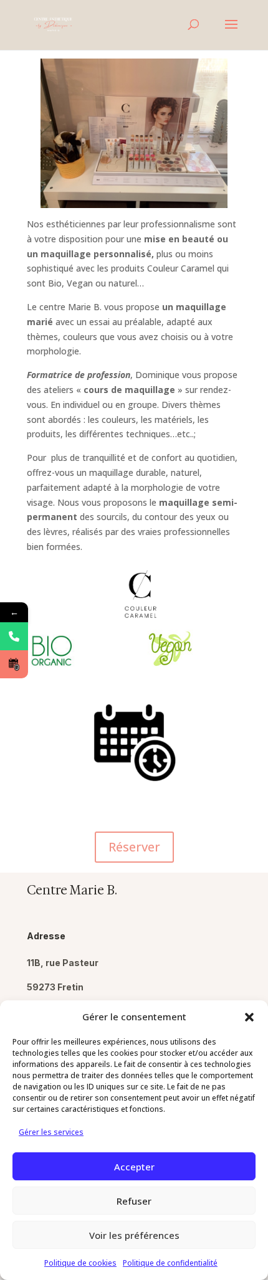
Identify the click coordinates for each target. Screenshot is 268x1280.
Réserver (134, 846)
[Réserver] (14, 664)
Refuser (134, 1201)
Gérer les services (51, 1132)
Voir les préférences (134, 1235)
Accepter (134, 1166)
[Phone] (14, 636)
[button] (249, 1017)
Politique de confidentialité (170, 1263)
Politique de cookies (80, 1263)
